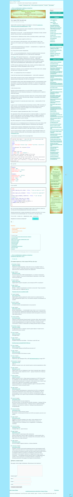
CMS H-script (54, 23)
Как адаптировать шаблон (55, 124)
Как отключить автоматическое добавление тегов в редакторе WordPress (56, 83)
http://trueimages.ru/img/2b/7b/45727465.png (21, 342)
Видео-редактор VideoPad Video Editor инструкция (55, 28)
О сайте (46, 5)
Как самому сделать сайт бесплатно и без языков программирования (55, 96)
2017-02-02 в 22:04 (16, 318)
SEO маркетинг (53, 38)
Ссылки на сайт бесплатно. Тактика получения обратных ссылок (56, 79)
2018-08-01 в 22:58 (16, 273)
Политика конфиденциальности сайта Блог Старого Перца (42, 491)
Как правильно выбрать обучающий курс (55, 159)
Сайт (12, 484)
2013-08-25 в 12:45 (16, 432)
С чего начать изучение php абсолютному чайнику (21, 236)
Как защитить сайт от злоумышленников (54, 153)
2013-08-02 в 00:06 (16, 447)
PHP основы (23, 251)
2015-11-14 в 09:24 (16, 346)
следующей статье (15, 133)
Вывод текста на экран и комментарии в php (20, 239)
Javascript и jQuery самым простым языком (55, 135)
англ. (15, 56)
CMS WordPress (53, 20)
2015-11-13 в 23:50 (16, 352)
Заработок (52, 39)
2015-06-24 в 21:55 (16, 362)
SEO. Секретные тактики (55, 36)
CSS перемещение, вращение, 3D (54, 148)
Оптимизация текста (54, 154)
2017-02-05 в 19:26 (16, 308)
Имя (12, 478)
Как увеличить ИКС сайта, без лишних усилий (56, 66)
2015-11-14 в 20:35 (16, 333)
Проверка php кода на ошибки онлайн (20, 291)
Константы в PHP (14, 242)
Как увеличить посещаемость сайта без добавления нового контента (56, 76)
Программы (51, 5)
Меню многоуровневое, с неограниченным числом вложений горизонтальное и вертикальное (56, 108)
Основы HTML (53, 30)
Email (12, 481)
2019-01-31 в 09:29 (16, 265)
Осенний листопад (54, 63)
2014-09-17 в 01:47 (16, 376)
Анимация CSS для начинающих (54, 150)
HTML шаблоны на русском (37, 5)
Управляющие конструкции (16, 246)
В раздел (13, 248)
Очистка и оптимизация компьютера (55, 102)
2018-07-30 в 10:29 (16, 281)
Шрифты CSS (53, 51)
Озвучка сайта (53, 111)
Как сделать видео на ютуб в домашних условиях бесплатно (56, 92)
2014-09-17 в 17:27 (16, 369)
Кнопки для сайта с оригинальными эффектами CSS (56, 144)
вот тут (27, 289)
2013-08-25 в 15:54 (16, 427)
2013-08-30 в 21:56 (16, 388)
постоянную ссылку (35, 251)
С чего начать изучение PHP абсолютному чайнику (56, 137)
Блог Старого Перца (15, 1)
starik (13, 387)
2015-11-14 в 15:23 (16, 339)
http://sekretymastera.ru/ (34, 358)
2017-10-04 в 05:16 (16, 295)
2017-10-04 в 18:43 (16, 286)
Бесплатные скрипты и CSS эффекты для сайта (56, 48)
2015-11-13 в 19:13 (16, 357)
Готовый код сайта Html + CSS (18, 9)
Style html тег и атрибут (55, 120)
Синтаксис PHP (14, 238)
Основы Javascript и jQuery (56, 33)
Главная (20, 5)
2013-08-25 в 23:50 (16, 418)
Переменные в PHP (15, 240)
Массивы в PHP (14, 247)
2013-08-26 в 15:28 (16, 410)
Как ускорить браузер (54, 113)
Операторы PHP (14, 243)
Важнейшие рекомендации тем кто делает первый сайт (56, 141)
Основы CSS (53, 31)
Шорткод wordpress (54, 156)
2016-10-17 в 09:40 (16, 327)
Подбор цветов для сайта (55, 139)
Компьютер (52, 41)
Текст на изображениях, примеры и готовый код (21, 8)
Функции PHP (14, 244)
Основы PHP (53, 35)
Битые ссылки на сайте (55, 125)
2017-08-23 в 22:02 (16, 303)
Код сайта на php (53, 87)
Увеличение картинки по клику (56, 129)
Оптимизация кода (54, 122)
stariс (23, 21)
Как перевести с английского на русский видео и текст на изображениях (56, 72)
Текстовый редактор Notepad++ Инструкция (55, 26)
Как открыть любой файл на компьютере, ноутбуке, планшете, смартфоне (56, 68)
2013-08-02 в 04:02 (16, 441)
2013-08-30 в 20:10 (16, 399)
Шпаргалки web (26, 5)
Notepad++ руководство (55, 53)
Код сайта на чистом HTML (56, 50)
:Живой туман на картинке (55, 62)
